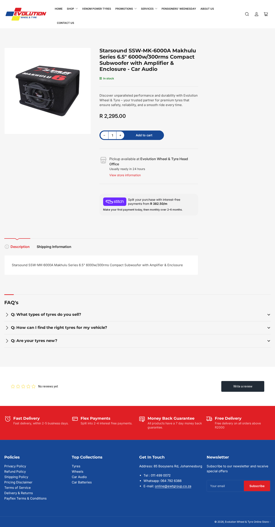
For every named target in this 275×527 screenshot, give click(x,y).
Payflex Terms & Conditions (25, 498)
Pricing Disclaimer (18, 482)
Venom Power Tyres (96, 8)
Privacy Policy (15, 466)
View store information (125, 175)
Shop (70, 8)
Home (59, 8)
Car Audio (79, 477)
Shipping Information (54, 247)
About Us (207, 8)
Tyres (76, 466)
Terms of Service (17, 488)
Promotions (124, 8)
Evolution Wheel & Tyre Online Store (247, 521)
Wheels (77, 471)
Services (147, 8)
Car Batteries (82, 482)
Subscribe (256, 486)
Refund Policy (15, 471)
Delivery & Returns (18, 493)
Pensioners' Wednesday (179, 8)
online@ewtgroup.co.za (173, 486)
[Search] (247, 14)
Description (20, 247)
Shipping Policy (16, 477)
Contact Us (65, 22)
